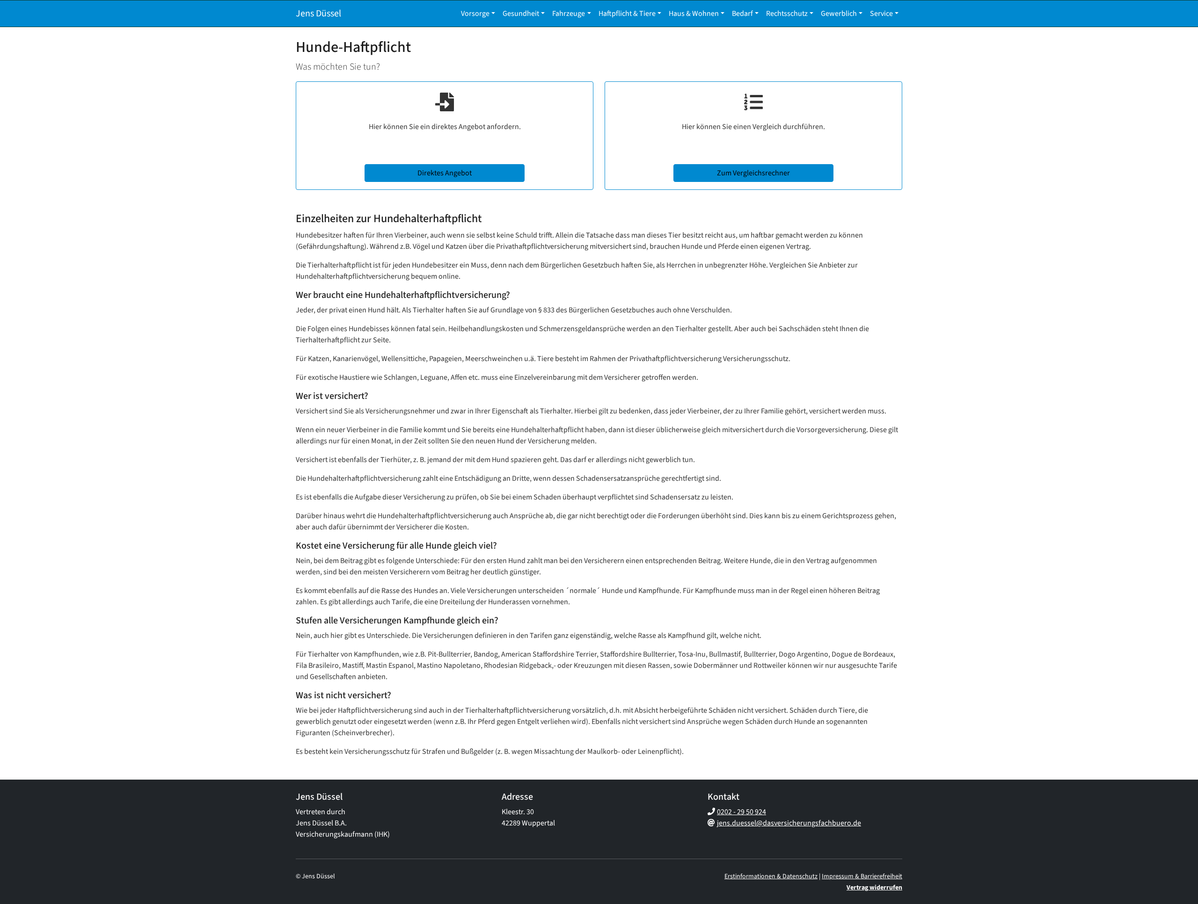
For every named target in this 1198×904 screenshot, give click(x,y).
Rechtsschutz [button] (787, 13)
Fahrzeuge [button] (568, 13)
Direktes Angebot (444, 173)
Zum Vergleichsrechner (753, 173)
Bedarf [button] (742, 13)
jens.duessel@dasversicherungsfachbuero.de (789, 823)
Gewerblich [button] (839, 13)
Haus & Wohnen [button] (694, 13)
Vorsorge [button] (475, 13)
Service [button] (881, 13)
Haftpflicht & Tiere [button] (627, 13)
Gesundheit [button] (521, 13)
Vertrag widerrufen (874, 887)
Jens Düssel (318, 13)
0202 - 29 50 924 (741, 812)
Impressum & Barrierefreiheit (862, 876)
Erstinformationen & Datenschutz (771, 876)
